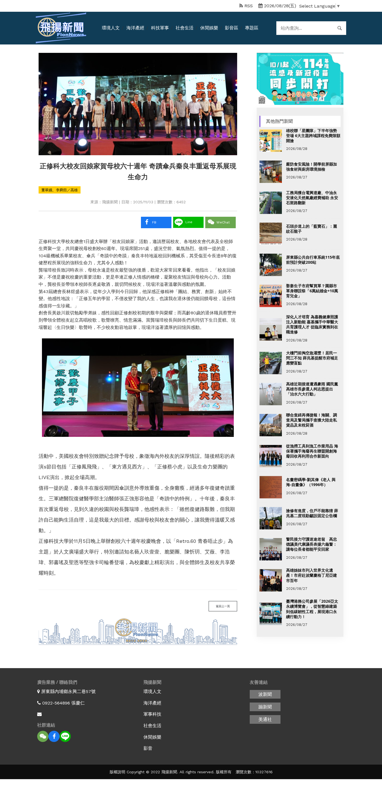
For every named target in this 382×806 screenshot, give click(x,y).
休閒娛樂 (209, 27)
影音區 (231, 27)
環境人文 (111, 27)
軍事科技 (152, 714)
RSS (248, 5)
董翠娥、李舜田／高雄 (59, 190)
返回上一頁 (223, 606)
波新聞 (265, 694)
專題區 (251, 27)
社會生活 (185, 27)
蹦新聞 (265, 707)
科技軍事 (160, 27)
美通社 (265, 719)
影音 (147, 748)
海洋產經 (135, 27)
